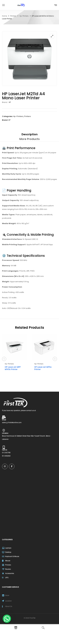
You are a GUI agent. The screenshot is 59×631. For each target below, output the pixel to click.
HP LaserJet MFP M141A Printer (13, 368)
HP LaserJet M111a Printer (42, 368)
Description (30, 134)
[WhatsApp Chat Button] (7, 619)
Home (4, 16)
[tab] (29, 134)
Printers (13, 16)
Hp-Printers (24, 16)
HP (10, 102)
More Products (29, 139)
